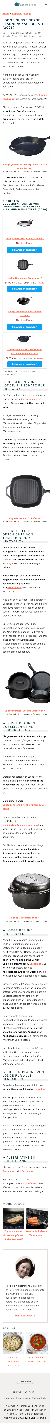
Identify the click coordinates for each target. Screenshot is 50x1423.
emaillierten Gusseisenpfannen (20, 825)
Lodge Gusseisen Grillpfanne (25, 278)
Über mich (9, 1398)
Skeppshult (9, 1171)
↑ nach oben (25, 1381)
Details (25, 150)
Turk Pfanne (29, 1183)
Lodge (27, 13)
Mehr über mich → (25, 1315)
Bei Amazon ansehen (18, 141)
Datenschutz (39, 1398)
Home (6, 13)
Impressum (23, 1398)
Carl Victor (28, 1171)
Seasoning (36, 963)
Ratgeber (17, 13)
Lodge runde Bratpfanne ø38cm (25, 238)
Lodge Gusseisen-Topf (25, 917)
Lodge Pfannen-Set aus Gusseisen (25, 710)
